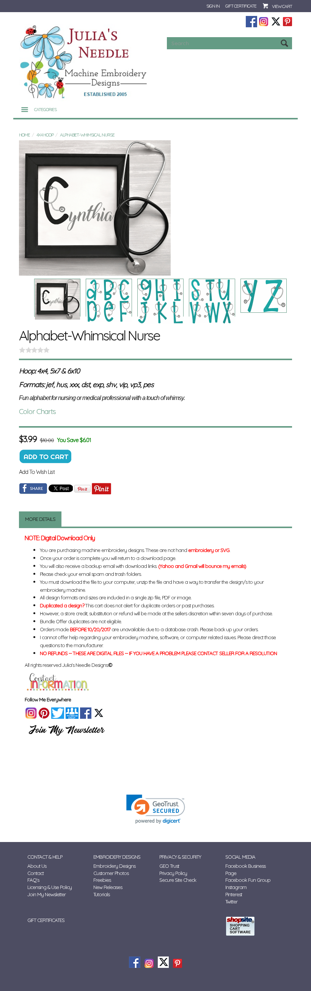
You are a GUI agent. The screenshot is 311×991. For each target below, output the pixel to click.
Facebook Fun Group (247, 880)
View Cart (282, 6)
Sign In (213, 6)
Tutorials (101, 894)
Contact (35, 873)
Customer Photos (111, 873)
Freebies (102, 880)
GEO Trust (169, 866)
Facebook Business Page (245, 869)
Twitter (231, 901)
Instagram (236, 887)
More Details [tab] (40, 519)
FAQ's (33, 880)
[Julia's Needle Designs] (84, 62)
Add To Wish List (37, 471)
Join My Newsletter (46, 894)
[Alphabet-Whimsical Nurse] (155, 208)
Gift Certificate (240, 6)
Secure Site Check (177, 880)
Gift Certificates (45, 920)
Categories (45, 109)
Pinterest (233, 894)
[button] (155, 809)
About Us (36, 866)
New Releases (107, 887)
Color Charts (37, 411)
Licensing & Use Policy (49, 887)
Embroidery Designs (114, 866)
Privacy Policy (173, 873)
